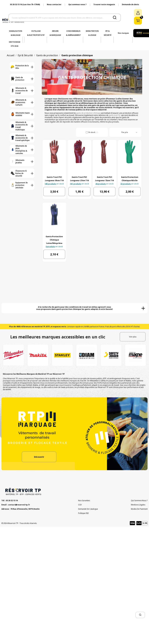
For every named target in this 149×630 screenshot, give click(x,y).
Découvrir (39, 456)
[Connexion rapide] (138, 13)
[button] (140, 615)
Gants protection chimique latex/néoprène (54, 239)
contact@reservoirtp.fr (19, 504)
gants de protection (103, 117)
